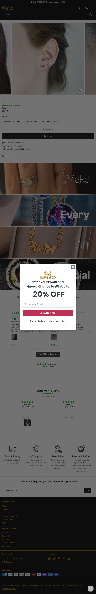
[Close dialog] (73, 267)
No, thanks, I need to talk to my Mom (48, 321)
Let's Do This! (48, 313)
